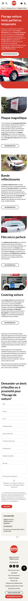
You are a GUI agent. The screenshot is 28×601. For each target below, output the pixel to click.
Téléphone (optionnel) (8, 456)
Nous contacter (14, 593)
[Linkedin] (14, 566)
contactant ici (14, 501)
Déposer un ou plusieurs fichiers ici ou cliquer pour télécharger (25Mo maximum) (14, 485)
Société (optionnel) (7, 426)
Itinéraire (6, 523)
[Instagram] (17, 566)
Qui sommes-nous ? (14, 570)
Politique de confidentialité (14, 583)
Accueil (3, 8)
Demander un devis (10, 54)
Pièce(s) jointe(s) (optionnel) (10, 476)
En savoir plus (10, 146)
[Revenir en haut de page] (24, 568)
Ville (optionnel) (7, 448)
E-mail (4, 418)
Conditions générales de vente (14, 586)
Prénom (5, 411)
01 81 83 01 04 (8, 526)
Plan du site (14, 580)
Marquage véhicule (11, 8)
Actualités (14, 573)
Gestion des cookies (14, 588)
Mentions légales (14, 578)
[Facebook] (10, 566)
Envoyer (7, 506)
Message (5, 463)
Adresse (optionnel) (8, 433)
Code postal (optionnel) (8, 441)
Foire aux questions (14, 575)
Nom (4, 404)
